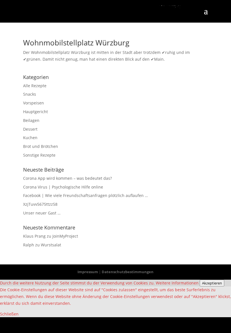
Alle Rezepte (34, 85)
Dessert (30, 129)
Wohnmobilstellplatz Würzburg (76, 43)
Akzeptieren (212, 283)
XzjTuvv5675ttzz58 (40, 204)
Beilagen (31, 120)
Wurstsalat (51, 244)
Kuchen (30, 137)
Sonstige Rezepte (39, 155)
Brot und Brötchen (40, 146)
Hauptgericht (35, 111)
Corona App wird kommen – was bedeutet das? (67, 178)
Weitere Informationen (177, 283)
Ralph (28, 244)
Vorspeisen (33, 103)
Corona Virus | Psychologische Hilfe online (63, 187)
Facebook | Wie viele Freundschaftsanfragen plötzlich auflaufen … (85, 195)
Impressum (87, 271)
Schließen (9, 314)
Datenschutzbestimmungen (128, 271)
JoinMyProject (65, 236)
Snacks (29, 94)
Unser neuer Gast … (42, 213)
